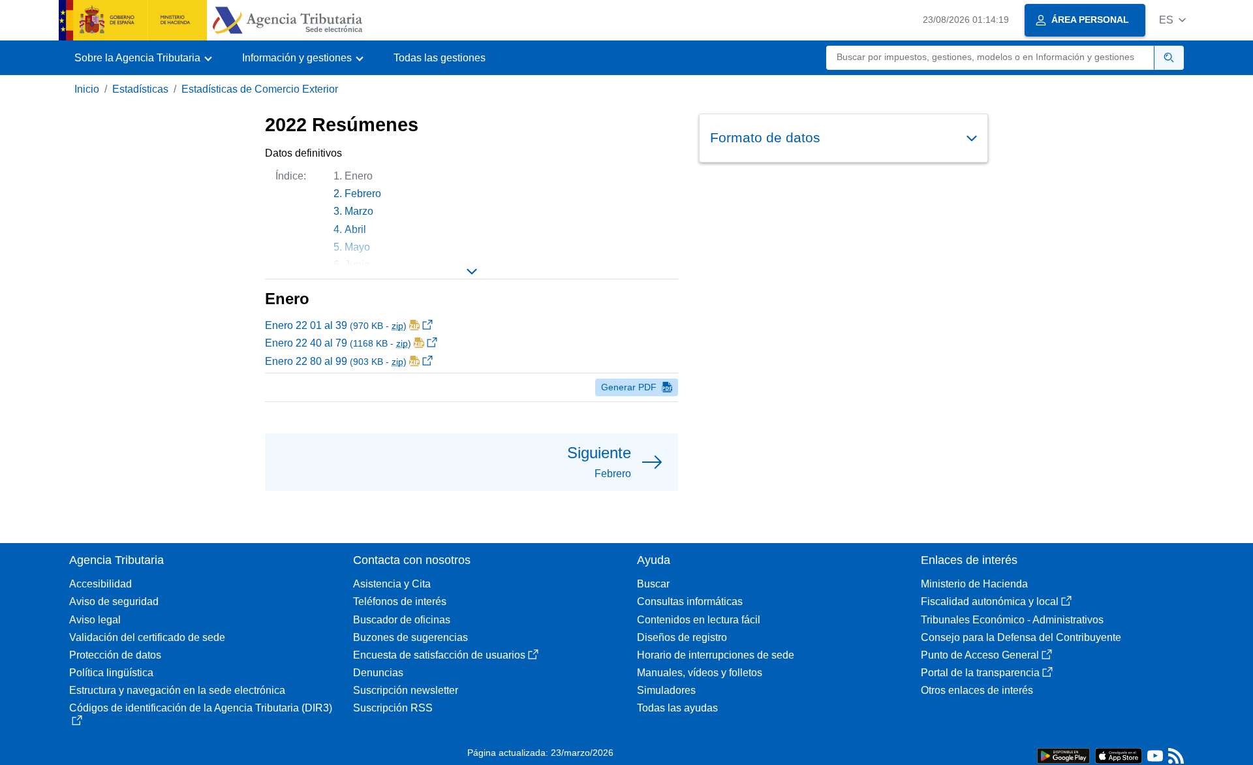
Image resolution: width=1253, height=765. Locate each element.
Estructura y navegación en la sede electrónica (177, 690)
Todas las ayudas (677, 707)
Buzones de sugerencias (410, 637)
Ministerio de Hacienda (974, 583)
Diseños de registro (682, 637)
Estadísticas (140, 89)
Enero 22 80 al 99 (336, 361)
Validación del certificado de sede (147, 637)
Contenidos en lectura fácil (698, 619)
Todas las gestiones (440, 57)
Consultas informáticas (690, 601)
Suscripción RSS (393, 707)
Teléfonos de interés (399, 601)
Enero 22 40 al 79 (338, 343)
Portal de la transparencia (980, 672)
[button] (1172, 20)
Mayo (357, 247)
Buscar (653, 583)
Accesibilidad (100, 583)
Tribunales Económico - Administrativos (1012, 619)
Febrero (363, 193)
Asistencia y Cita (392, 583)
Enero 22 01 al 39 (336, 325)
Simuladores (666, 690)
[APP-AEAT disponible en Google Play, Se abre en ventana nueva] (1063, 754)
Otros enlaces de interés (977, 690)
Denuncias (378, 672)
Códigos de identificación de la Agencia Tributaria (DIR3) (200, 707)
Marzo (359, 211)
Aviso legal (95, 619)
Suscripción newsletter (405, 690)
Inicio (86, 89)
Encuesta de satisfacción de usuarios (439, 655)
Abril (355, 229)
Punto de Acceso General (980, 655)
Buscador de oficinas (401, 619)
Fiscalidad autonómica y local (990, 601)
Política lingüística (111, 672)
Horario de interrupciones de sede (715, 655)
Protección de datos (115, 655)
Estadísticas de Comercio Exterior (259, 89)
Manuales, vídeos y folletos (699, 672)
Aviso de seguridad (114, 601)
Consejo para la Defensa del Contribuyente (1021, 637)
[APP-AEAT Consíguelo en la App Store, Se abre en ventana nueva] (1118, 754)
